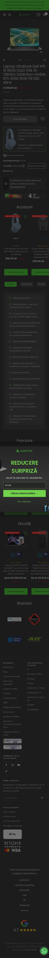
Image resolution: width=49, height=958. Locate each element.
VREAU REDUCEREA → (24, 493)
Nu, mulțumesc (24, 501)
